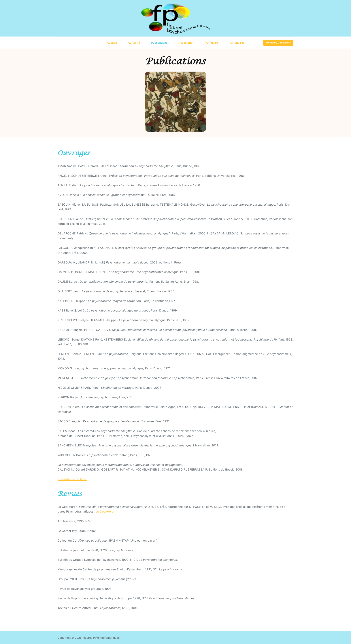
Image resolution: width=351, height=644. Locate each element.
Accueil (112, 42)
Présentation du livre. (72, 479)
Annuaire (212, 42)
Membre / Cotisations (278, 42)
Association (186, 42)
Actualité (134, 42)
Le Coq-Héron (105, 511)
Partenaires (236, 42)
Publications (159, 42)
